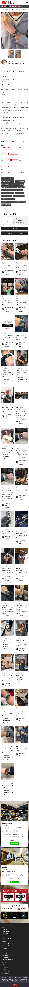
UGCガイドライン (6, 973)
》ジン (3, 936)
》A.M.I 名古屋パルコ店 (7, 943)
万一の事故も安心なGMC (8, 959)
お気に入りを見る (20, 6)
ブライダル (4, 953)
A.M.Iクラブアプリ (6, 967)
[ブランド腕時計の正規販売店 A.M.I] (9, 2)
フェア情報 (4, 948)
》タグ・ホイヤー (6, 931)
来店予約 (4, 962)
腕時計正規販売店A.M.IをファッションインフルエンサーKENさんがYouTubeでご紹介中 (14, 835)
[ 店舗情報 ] (4, 941)
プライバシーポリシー (7, 971)
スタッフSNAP (5, 957)
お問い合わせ (5, 965)
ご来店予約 (14, 228)
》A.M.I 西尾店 (5, 945)
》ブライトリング (6, 929)
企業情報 (4, 969)
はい (15, 984)
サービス (4, 951)
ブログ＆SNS (5, 955)
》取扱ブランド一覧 (6, 938)
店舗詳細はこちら (14, 840)
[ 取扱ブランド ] (5, 927)
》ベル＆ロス (5, 933)
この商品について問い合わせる (14, 233)
